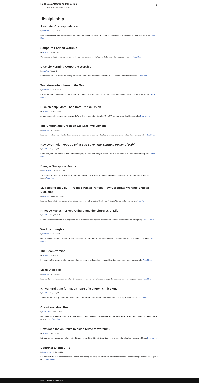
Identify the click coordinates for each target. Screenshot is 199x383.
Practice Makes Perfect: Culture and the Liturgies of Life (79, 210)
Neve (42, 380)
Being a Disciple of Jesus (58, 166)
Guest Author (46, 312)
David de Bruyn (47, 352)
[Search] (157, 5)
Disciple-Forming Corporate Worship (65, 66)
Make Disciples (51, 269)
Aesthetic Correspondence (59, 26)
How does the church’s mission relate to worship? (75, 329)
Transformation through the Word (63, 85)
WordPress (59, 380)
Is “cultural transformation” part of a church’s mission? (79, 288)
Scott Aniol (45, 30)
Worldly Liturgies (52, 229)
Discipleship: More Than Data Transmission (70, 107)
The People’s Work (53, 251)
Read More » (138, 57)
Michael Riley (46, 170)
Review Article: (87, 144)
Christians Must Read (55, 307)
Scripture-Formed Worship (58, 48)
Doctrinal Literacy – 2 (55, 347)
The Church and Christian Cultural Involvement (73, 125)
